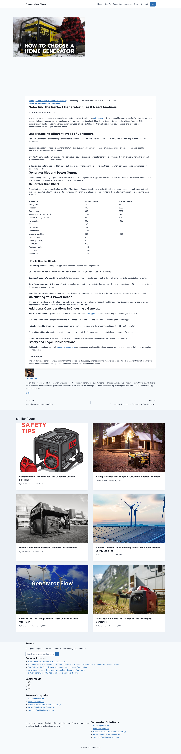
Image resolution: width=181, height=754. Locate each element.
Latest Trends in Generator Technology (44, 103)
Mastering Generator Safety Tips (39, 402)
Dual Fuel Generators (113, 4)
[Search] (57, 654)
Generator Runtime (36, 699)
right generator (99, 118)
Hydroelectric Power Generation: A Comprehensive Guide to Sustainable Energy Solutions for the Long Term (73, 664)
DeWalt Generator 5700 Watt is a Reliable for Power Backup (53, 673)
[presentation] (52, 447)
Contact (144, 4)
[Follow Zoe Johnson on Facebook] (26, 393)
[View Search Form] (153, 4)
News (136, 4)
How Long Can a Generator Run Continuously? (47, 661)
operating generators (66, 347)
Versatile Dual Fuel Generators (41, 710)
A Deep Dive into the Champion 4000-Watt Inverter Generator (128, 476)
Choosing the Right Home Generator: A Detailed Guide (133, 402)
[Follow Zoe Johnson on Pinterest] (29, 393)
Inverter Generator (36, 702)
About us (128, 4)
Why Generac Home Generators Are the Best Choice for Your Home (56, 670)
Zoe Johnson (35, 112)
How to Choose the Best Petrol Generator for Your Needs (48, 547)
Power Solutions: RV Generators (41, 707)
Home (99, 4)
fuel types (91, 313)
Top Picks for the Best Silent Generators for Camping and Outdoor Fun (57, 667)
